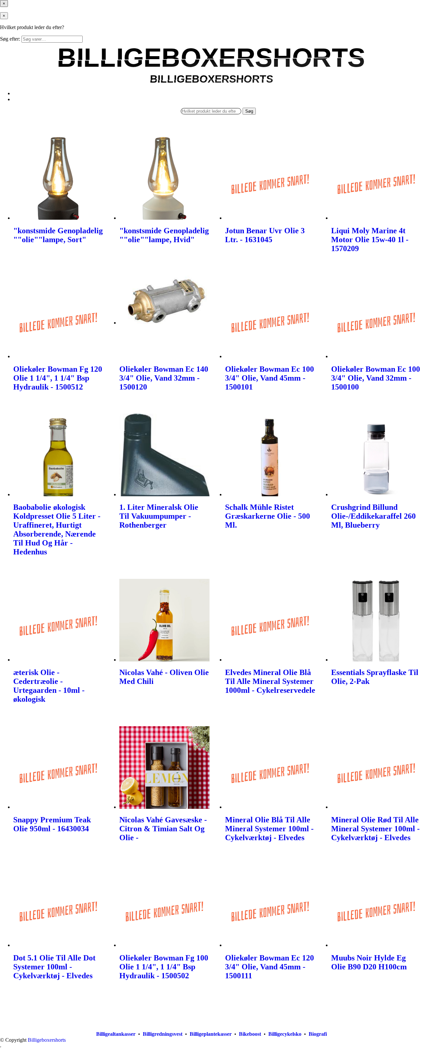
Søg (249, 111)
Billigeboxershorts (47, 1040)
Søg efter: (10, 39)
